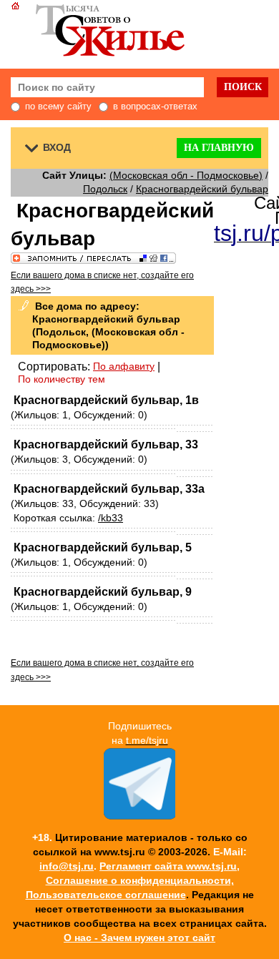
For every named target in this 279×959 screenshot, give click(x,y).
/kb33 (110, 517)
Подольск (105, 189)
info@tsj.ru (66, 866)
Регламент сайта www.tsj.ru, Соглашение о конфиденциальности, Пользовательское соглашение (133, 880)
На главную (219, 147)
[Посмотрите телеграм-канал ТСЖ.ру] (139, 816)
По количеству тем (61, 379)
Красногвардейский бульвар (202, 189)
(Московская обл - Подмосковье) (186, 175)
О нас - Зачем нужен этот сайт (139, 937)
